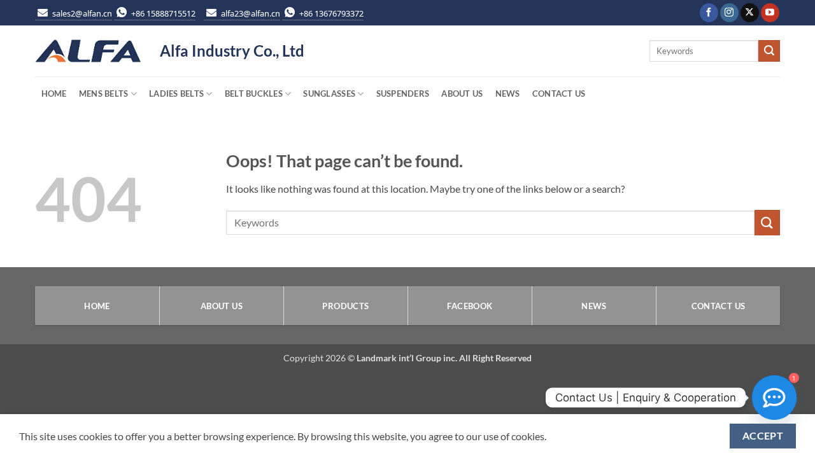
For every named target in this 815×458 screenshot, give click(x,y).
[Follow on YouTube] (770, 12)
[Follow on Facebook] (709, 12)
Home (54, 93)
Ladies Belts (176, 93)
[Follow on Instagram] (729, 12)
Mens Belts (104, 93)
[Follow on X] (750, 12)
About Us (462, 93)
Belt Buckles (254, 93)
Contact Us (559, 93)
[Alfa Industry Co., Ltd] (88, 51)
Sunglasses (329, 93)
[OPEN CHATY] (774, 397)
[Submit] (769, 51)
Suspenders (403, 93)
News (507, 93)
